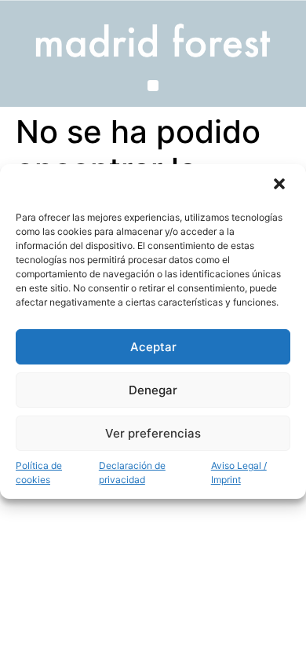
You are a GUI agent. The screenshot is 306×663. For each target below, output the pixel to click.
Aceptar (153, 346)
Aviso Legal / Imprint (239, 472)
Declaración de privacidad (132, 472)
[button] (280, 185)
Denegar (153, 390)
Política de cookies (39, 472)
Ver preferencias (153, 433)
